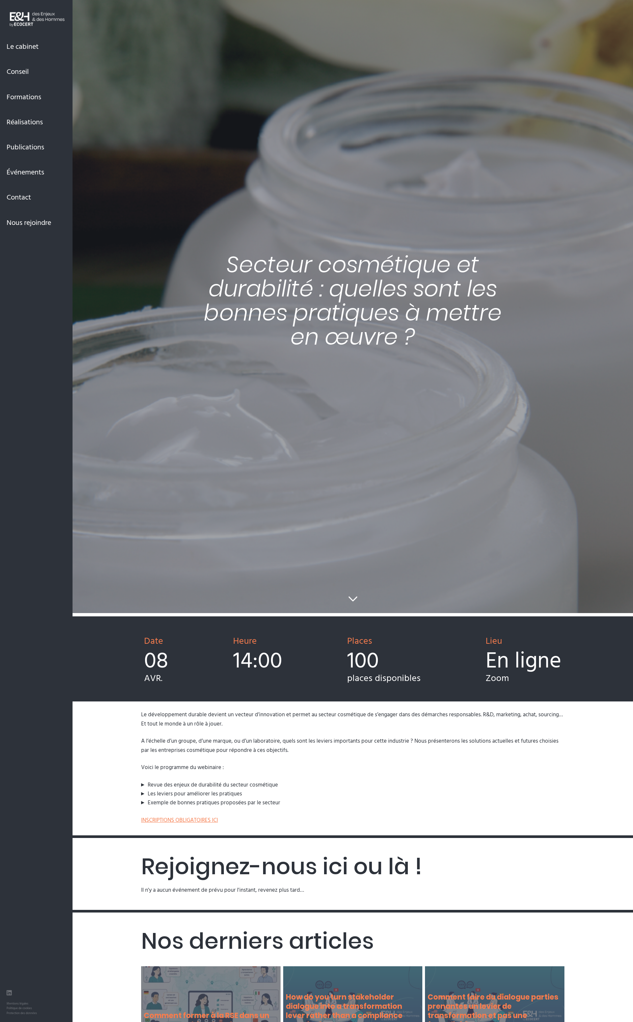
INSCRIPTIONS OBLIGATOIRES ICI (179, 820)
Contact (19, 196)
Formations (24, 96)
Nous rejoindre (29, 222)
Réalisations (25, 121)
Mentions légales (17, 1003)
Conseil (18, 71)
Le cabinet (23, 46)
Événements (25, 171)
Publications (25, 146)
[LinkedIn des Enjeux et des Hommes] (9, 993)
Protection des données (22, 1013)
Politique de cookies (19, 1008)
